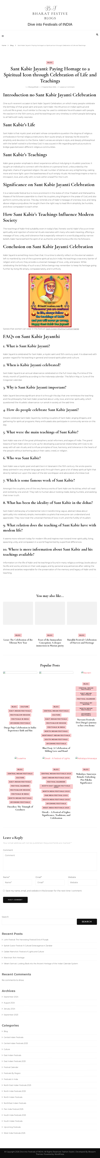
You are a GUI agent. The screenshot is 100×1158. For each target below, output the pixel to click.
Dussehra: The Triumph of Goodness (20, 808)
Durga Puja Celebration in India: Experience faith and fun (20, 729)
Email (39, 877)
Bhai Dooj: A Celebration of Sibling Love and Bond (56, 750)
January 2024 (9, 1009)
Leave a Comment (67, 87)
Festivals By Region (20, 715)
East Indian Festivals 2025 (56, 778)
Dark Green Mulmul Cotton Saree (62, 329)
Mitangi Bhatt (33, 87)
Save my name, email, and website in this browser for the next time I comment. (44, 891)
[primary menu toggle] (3, 36)
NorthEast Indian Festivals (56, 735)
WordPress (59, 1154)
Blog (50, 62)
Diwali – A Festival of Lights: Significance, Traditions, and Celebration (56, 815)
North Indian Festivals (56, 731)
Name (6, 877)
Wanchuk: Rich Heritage (14, 958)
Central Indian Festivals (56, 711)
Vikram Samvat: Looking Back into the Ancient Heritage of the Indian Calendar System (41, 964)
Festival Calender (86, 699)
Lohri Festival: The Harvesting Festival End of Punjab (26, 940)
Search (5, 917)
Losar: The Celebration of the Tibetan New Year (18, 641)
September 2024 (11, 997)
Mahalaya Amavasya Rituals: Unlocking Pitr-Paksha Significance (86, 778)
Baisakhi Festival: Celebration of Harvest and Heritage (82, 641)
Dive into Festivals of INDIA (50, 24)
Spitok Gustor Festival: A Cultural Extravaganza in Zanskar (28, 946)
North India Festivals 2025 (56, 791)
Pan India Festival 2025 (56, 795)
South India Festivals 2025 (56, 799)
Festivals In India (20, 719)
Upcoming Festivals (20, 723)
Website (72, 877)
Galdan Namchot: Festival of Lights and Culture (24, 952)
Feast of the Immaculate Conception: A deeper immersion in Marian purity (50, 642)
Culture (25, 707)
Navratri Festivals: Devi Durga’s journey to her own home (86, 722)
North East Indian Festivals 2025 (56, 786)
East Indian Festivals (20, 711)
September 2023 (11, 1015)
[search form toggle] (97, 35)
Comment (8, 850)
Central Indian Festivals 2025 (56, 773)
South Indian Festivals (56, 739)
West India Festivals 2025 (56, 808)
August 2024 (9, 1003)
